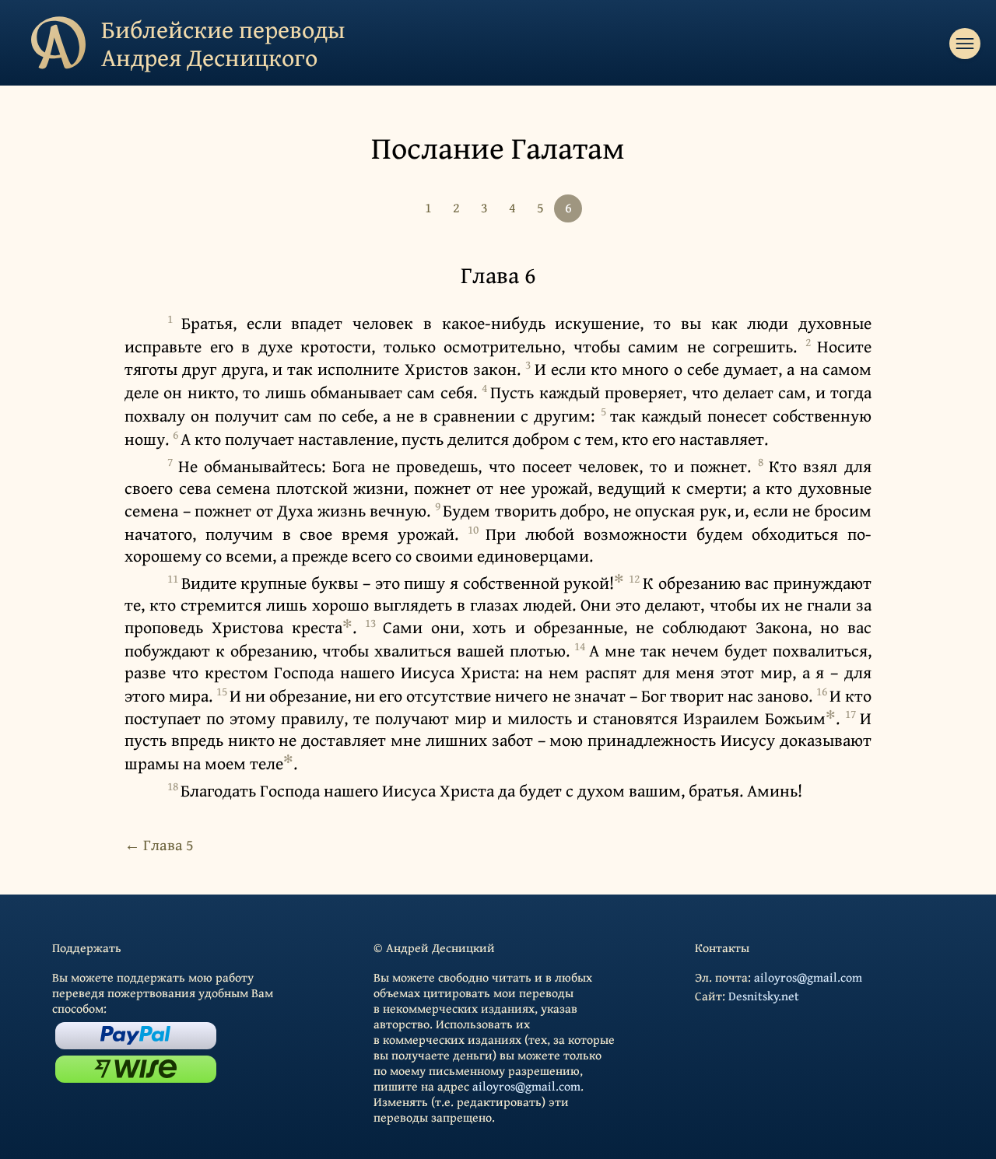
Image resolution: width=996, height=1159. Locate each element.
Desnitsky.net (763, 995)
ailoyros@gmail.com (526, 1086)
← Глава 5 (159, 844)
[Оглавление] (964, 43)
